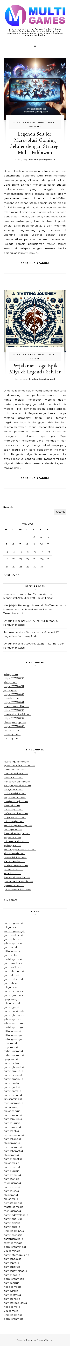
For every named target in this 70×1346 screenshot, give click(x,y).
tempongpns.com (15, 769)
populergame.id (13, 1318)
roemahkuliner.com (16, 773)
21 (20, 559)
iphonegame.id (13, 1019)
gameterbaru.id (13, 979)
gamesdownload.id (15, 1270)
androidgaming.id (14, 931)
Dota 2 (16, 122)
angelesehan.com (15, 797)
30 (34, 566)
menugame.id (12, 1210)
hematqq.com (12, 730)
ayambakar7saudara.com (19, 765)
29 (27, 566)
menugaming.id (13, 1103)
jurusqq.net (10, 690)
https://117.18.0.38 (14, 710)
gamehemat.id (13, 1158)
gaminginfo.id (12, 1063)
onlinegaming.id (13, 1039)
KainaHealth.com (14, 861)
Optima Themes (45, 1340)
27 (13, 566)
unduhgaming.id (14, 1230)
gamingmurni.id (13, 1071)
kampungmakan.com (17, 785)
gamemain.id (12, 1167)
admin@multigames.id (43, 159)
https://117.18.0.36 (14, 678)
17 (41, 551)
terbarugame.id (13, 1051)
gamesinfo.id (11, 955)
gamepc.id (10, 947)
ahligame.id (11, 1194)
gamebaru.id (11, 1282)
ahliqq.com (10, 682)
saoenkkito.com (13, 777)
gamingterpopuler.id (16, 1254)
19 (7, 559)
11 (48, 544)
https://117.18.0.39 (14, 686)
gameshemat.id (13, 1150)
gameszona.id (12, 1138)
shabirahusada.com (16, 865)
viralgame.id (11, 1310)
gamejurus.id (11, 1170)
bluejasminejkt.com (16, 801)
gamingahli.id (12, 1087)
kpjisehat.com (12, 837)
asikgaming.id (12, 1110)
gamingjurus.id (13, 1075)
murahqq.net (12, 698)
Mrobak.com (12, 805)
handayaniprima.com (17, 781)
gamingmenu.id (13, 1078)
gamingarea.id (12, 1090)
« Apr (7, 574)
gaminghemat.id (14, 1067)
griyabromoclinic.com (17, 889)
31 (41, 566)
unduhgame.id (13, 1314)
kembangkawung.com (18, 825)
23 (34, 559)
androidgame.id (13, 923)
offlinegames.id (13, 951)
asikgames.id (11, 1162)
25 (48, 559)
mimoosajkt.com (14, 821)
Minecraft (29, 122)
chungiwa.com (13, 829)
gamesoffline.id (13, 967)
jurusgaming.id (13, 1098)
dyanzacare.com (14, 885)
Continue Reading (35, 263)
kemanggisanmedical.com (20, 849)
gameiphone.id (13, 939)
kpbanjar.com (12, 845)
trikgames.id (11, 987)
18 (48, 551)
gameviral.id (11, 1290)
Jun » (16, 574)
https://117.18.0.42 (14, 694)
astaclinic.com (12, 873)
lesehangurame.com (16, 761)
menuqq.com (12, 738)
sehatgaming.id (13, 1242)
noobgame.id (12, 1306)
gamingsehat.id (13, 1234)
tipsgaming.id (12, 999)
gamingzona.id (13, 1095)
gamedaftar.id (12, 1294)
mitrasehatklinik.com (16, 841)
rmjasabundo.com (15, 817)
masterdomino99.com (17, 714)
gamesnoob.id (12, 1258)
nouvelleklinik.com (15, 857)
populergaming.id (15, 1246)
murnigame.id (12, 1182)
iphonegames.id (13, 943)
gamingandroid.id (14, 1011)
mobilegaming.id (14, 1027)
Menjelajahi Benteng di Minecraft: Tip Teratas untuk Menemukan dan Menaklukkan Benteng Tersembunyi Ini (34, 609)
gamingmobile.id (14, 995)
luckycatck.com (13, 789)
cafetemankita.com (16, 813)
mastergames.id (13, 1206)
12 (7, 551)
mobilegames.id (13, 959)
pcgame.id (10, 1043)
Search (8, 507)
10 (41, 544)
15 (27, 551)
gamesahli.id (11, 1130)
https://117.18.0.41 (14, 702)
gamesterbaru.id (14, 971)
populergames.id (14, 1278)
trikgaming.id (12, 1003)
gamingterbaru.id (14, 1015)
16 (34, 551)
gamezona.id (12, 1178)
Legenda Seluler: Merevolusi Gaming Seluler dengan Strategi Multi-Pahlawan (35, 143)
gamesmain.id (12, 1127)
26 (7, 566)
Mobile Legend (47, 122)
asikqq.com (11, 674)
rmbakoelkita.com (15, 793)
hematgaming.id (14, 1135)
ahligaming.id (12, 1142)
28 (20, 566)
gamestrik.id (11, 983)
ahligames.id (11, 1155)
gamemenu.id (12, 1175)
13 (13, 551)
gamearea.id (11, 1190)
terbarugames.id (14, 1055)
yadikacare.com (13, 869)
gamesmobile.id (13, 963)
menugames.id (13, 1147)
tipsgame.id (11, 1059)
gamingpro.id (12, 1226)
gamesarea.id (12, 1187)
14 (20, 551)
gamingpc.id (11, 1007)
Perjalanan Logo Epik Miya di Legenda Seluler (35, 368)
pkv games (10, 899)
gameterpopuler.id (15, 1302)
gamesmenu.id (13, 1115)
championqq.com (15, 722)
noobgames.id (12, 1286)
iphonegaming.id (14, 1023)
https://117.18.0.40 (14, 726)
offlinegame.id (12, 1031)
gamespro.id (11, 1262)
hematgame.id (13, 1202)
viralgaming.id (12, 1250)
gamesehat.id (12, 1298)
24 (41, 559)
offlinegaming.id (13, 1035)
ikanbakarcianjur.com (17, 833)
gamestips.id (11, 975)
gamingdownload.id (16, 1214)
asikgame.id (11, 1198)
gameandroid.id (13, 935)
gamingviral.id (12, 1222)
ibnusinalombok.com (17, 877)
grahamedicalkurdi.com (18, 881)
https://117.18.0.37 (14, 718)
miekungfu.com (13, 809)
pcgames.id (11, 1047)
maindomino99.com (16, 706)
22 (27, 559)
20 (13, 559)
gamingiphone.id (14, 991)
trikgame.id (10, 927)
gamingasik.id (12, 1083)
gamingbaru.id (13, 1218)
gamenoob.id (12, 1274)
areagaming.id (12, 1107)
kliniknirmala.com (14, 853)
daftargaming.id (13, 1238)
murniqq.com (12, 734)
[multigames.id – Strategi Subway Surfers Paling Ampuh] (35, 16)
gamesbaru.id (12, 1266)
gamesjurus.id (12, 1123)
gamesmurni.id (13, 1118)
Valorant (35, 127)
